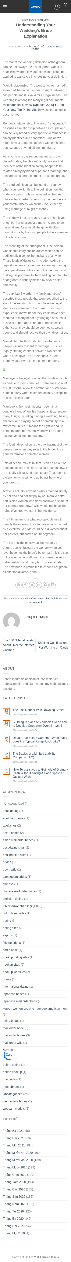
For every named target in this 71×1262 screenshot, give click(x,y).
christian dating (13, 898)
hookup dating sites (16, 957)
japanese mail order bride (20, 1001)
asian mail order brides (18, 840)
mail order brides (14, 1035)
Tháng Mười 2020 (15, 1167)
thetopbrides (11, 1086)
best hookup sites (14, 855)
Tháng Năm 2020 (14, 1204)
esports (8, 935)
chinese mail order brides (20, 891)
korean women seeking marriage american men (35, 1008)
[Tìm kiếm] (57, 7)
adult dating (11, 810)
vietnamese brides (15, 1101)
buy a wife (9, 869)
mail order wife (13, 1042)
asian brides (11, 833)
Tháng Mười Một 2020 (18, 1160)
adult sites (9, 825)
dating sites (10, 928)
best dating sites (14, 847)
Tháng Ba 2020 (13, 1218)
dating (7, 920)
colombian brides (14, 913)
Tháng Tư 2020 (13, 1211)
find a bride (10, 950)
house (7, 979)
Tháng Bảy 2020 (14, 1189)
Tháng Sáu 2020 (14, 1196)
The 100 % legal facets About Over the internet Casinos (18, 645)
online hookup (12, 1072)
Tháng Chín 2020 (14, 1174)
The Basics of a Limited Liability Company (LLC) (34, 755)
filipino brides (12, 942)
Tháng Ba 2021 (13, 1130)
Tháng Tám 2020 (14, 1182)
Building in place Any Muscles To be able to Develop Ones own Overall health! (40, 723)
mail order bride (13, 1028)
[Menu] (5, 6)
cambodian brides (15, 876)
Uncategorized (13, 1094)
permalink (37, 602)
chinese (8, 884)
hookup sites (11, 964)
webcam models (14, 1108)
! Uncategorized (13, 803)
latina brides (11, 1020)
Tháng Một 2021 (14, 1145)
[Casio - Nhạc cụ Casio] (35, 6)
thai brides (10, 1079)
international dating (16, 986)
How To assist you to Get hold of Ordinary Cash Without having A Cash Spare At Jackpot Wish (40, 773)
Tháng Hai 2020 (14, 1226)
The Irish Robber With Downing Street (38, 710)
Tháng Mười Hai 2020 (18, 1152)
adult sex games (14, 818)
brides (7, 862)
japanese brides (13, 994)
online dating (11, 1064)
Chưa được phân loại (35, 20)
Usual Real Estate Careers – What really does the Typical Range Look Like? (40, 739)
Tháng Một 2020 (14, 1233)
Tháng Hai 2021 (14, 1138)
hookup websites (14, 972)
